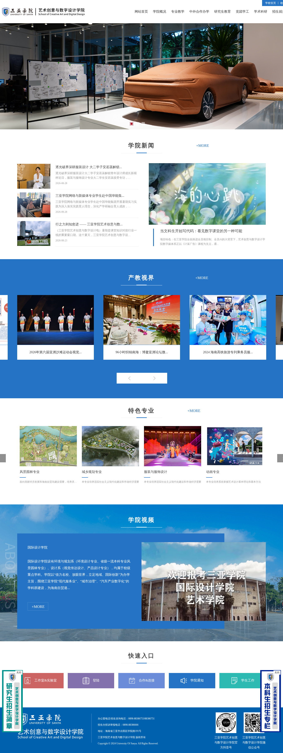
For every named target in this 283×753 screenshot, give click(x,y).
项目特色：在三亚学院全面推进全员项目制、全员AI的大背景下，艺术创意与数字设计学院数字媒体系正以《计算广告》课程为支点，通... (212, 241)
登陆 (96, 680)
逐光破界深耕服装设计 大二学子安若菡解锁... (89, 167)
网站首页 (141, 11)
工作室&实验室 (45, 680)
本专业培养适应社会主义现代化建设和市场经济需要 (48, 481)
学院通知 (197, 680)
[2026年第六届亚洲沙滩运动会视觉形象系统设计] (55, 320)
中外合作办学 (199, 11)
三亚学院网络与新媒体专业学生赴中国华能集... (90, 195)
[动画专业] (172, 446)
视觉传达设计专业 (219, 472)
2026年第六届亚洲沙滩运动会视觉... (55, 352)
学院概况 (159, 11)
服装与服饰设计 (93, 472)
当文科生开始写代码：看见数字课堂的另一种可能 (201, 231)
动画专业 (150, 472)
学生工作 (247, 680)
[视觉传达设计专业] (234, 446)
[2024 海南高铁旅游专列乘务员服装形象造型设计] (228, 320)
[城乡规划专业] (48, 446)
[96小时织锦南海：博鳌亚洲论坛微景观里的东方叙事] (141, 320)
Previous (129, 378)
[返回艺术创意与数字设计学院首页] (43, 5)
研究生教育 (222, 11)
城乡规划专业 (30, 472)
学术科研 (260, 11)
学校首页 (270, 3)
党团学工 (242, 11)
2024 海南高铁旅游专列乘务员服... (228, 352)
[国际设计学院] (204, 545)
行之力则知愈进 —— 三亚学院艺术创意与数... (89, 224)
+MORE (38, 607)
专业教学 (177, 11)
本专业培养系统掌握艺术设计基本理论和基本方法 (171, 481)
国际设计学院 (37, 547)
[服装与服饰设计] (110, 446)
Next (154, 378)
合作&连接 (147, 680)
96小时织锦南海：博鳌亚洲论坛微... (142, 352)
